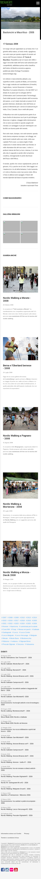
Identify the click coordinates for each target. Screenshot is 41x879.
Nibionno (5, 641)
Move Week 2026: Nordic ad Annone (14, 723)
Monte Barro (14, 638)
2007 (4, 617)
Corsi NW (6, 629)
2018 (23, 620)
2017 (17, 620)
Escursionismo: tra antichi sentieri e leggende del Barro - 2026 (19, 689)
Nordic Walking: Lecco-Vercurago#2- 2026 (16, 809)
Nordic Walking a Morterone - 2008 (12, 505)
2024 (23, 623)
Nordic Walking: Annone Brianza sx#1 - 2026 (17, 744)
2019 (29, 620)
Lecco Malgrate (8, 635)
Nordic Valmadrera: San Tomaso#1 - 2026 (16, 658)
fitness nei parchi (24, 629)
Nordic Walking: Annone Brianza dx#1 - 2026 (17, 756)
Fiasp (14, 629)
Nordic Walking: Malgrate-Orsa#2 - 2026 (15, 789)
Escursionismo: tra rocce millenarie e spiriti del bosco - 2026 (18, 730)
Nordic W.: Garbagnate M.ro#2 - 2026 (14, 783)
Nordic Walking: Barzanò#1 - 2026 (13, 670)
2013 (29, 617)
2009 (17, 617)
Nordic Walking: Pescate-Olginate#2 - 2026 (16, 815)
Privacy (26, 833)
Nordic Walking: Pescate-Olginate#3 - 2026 (16, 776)
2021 (4, 623)
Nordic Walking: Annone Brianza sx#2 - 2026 (17, 676)
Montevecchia (26, 638)
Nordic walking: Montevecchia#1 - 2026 (15, 711)
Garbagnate (6, 632)
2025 (29, 623)
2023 (17, 623)
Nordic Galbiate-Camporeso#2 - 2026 (14, 682)
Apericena (14, 626)
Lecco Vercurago (22, 635)
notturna (14, 641)
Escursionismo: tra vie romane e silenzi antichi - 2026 (18, 769)
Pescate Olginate (8, 644)
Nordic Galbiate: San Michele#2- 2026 (15, 697)
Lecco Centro (25, 632)
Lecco (15, 632)
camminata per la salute (28, 626)
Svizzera (20, 644)
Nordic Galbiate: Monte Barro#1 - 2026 (15, 664)
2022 (11, 623)
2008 (11, 617)
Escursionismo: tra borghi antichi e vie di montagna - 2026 (20, 704)
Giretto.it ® (23, 845)
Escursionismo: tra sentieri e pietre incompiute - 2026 (18, 802)
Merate (5, 638)
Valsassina (30, 644)
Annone (5, 626)
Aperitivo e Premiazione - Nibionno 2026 (15, 795)
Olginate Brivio (25, 641)
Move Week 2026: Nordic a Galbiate (14, 717)
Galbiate (36, 629)
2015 (4, 620)
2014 (35, 617)
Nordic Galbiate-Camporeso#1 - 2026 (14, 750)
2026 (35, 623)
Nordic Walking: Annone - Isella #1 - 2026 (16, 762)
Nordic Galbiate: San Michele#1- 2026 (15, 737)
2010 (23, 617)
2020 (35, 620)
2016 (11, 620)
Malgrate (33, 635)
